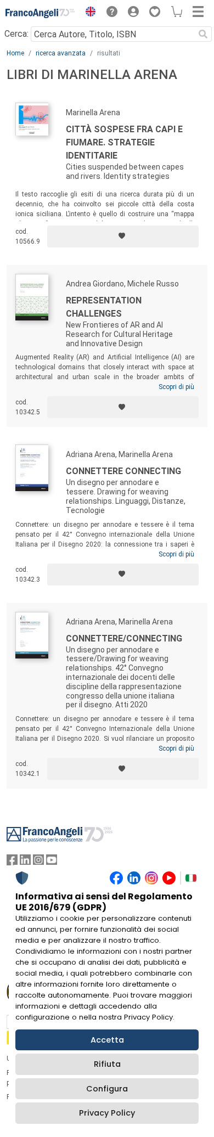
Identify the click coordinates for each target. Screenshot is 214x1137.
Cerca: (16, 34)
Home (15, 53)
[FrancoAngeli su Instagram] (38, 862)
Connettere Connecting (123, 471)
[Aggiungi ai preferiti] (123, 236)
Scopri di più (176, 387)
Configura (107, 1088)
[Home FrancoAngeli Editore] (40, 13)
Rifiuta (107, 1064)
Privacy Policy (107, 1112)
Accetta (107, 1039)
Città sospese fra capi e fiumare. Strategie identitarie (124, 142)
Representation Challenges (104, 307)
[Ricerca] (203, 34)
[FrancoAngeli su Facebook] (12, 862)
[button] (88, 13)
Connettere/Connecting (124, 638)
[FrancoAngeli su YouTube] (51, 862)
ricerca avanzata (61, 53)
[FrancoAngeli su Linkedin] (25, 862)
